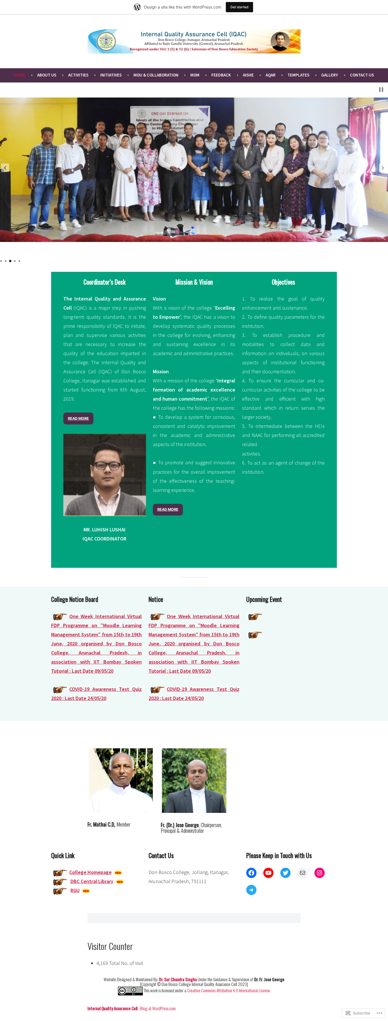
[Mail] (302, 873)
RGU (75, 890)
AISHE (248, 75)
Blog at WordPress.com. (158, 1008)
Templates (298, 75)
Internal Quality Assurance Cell (112, 1008)
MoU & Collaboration (155, 75)
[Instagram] (319, 873)
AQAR (271, 75)
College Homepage (90, 872)
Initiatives (111, 75)
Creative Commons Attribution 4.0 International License (228, 990)
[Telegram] (251, 890)
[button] (5, 167)
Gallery (329, 75)
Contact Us (362, 75)
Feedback (221, 75)
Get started (239, 7)
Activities (78, 75)
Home (19, 75)
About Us (46, 75)
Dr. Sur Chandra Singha (178, 979)
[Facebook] (251, 873)
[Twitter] (285, 873)
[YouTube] (268, 873)
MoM (194, 75)
